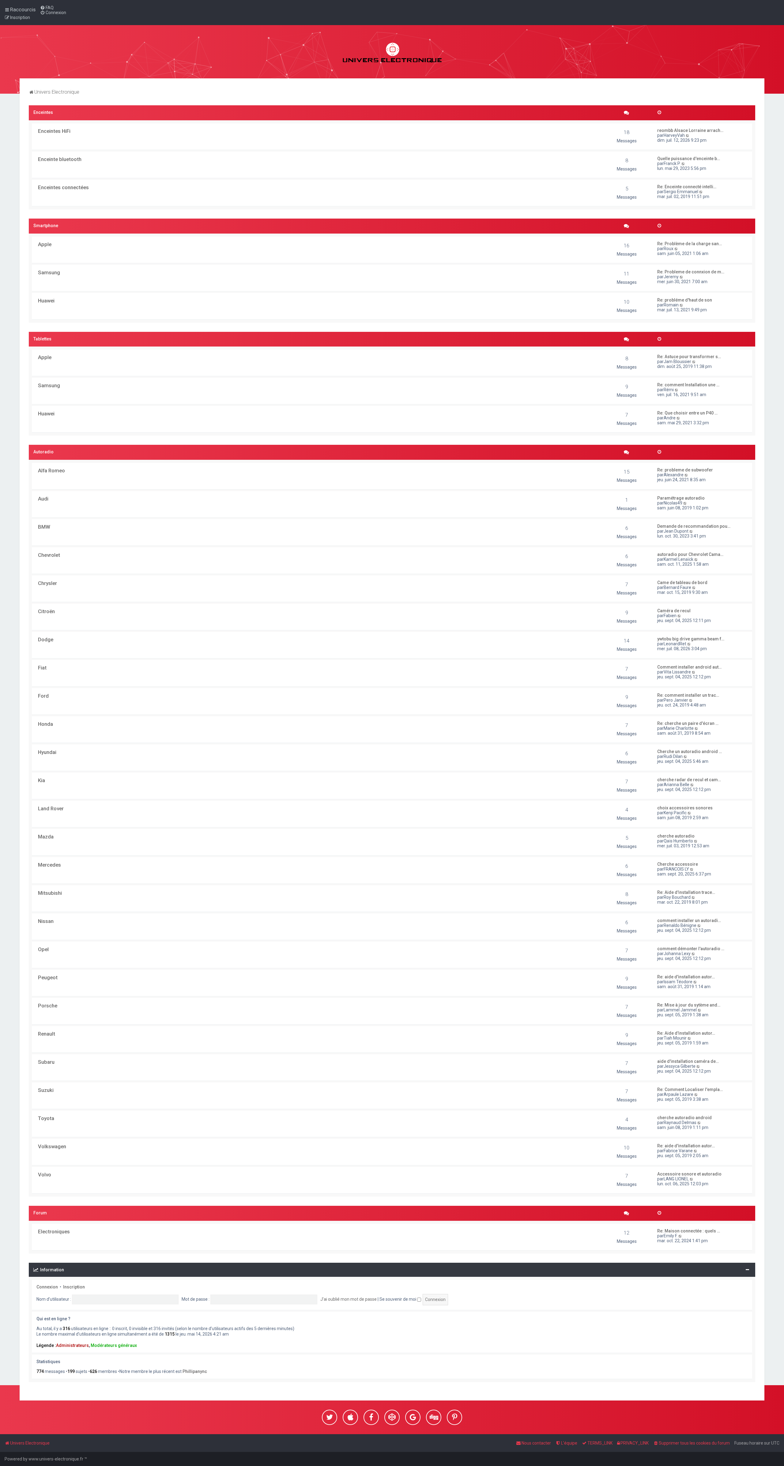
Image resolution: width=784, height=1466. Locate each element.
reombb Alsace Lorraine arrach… (690, 130)
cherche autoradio (676, 836)
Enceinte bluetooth (59, 159)
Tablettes (42, 338)
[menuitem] (47, 7)
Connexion (47, 1286)
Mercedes (49, 865)
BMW (44, 527)
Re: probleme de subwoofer (685, 469)
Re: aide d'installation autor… (686, 976)
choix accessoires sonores (685, 807)
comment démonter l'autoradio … (690, 948)
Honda (45, 724)
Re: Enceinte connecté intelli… (686, 186)
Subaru (46, 1062)
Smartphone (45, 225)
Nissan (46, 921)
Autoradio (43, 451)
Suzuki (46, 1090)
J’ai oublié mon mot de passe (348, 1299)
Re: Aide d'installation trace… (686, 892)
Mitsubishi (50, 893)
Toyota (46, 1118)
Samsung (49, 272)
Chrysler (47, 583)
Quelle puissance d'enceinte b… (688, 158)
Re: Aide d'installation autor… (686, 1033)
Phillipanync (195, 1371)
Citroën (46, 611)
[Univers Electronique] (392, 51)
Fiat (42, 668)
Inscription (74, 1286)
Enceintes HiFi (54, 131)
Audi (43, 499)
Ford (43, 696)
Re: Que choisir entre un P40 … (687, 413)
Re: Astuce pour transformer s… (689, 356)
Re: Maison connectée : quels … (688, 1230)
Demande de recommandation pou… (693, 526)
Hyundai (47, 752)
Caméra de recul (674, 610)
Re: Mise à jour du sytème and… (688, 1005)
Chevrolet (49, 555)
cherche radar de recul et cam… (689, 779)
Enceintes (43, 112)
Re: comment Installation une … (688, 384)
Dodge (45, 639)
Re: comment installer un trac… (688, 695)
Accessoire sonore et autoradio (689, 1174)
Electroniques (54, 1231)
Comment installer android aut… (689, 667)
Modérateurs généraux (114, 1345)
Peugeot (48, 977)
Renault (46, 1034)
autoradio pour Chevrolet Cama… (690, 554)
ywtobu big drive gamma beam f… (690, 638)
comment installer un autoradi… (689, 920)
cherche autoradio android (684, 1117)
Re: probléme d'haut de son (684, 300)
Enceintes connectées (63, 187)
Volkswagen (52, 1146)
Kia (41, 780)
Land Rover (51, 808)
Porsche (47, 1006)
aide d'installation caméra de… (688, 1061)
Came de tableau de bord (682, 582)
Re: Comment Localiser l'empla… (690, 1089)
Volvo (44, 1175)
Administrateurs (72, 1345)
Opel (43, 949)
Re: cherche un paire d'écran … (687, 723)
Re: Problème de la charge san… (689, 243)
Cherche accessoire (677, 864)
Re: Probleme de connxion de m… (690, 271)
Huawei (46, 301)
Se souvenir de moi (398, 1299)
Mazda (46, 837)
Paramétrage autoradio (681, 498)
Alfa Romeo (51, 470)
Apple (44, 244)
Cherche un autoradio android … (689, 751)
